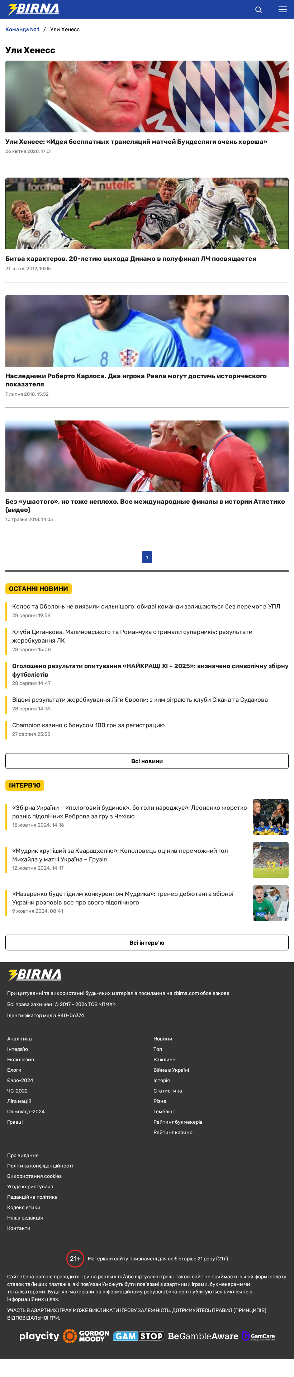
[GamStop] (139, 1336)
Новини (162, 1039)
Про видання (23, 1155)
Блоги (14, 1070)
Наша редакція (25, 1218)
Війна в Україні (171, 1070)
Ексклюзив (20, 1060)
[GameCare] (258, 1336)
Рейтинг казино (173, 1132)
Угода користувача (30, 1187)
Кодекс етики (24, 1207)
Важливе (164, 1060)
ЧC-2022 (17, 1091)
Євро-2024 (20, 1080)
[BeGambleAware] (203, 1337)
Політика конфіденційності (40, 1166)
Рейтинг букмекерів (178, 1122)
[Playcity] (39, 1337)
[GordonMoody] (86, 1337)
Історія (161, 1080)
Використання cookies (34, 1176)
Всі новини (147, 761)
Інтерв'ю (17, 1049)
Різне (159, 1101)
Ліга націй (19, 1101)
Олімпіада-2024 (26, 1112)
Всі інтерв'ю (147, 942)
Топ (157, 1049)
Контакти (18, 1228)
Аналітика (19, 1039)
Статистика (167, 1091)
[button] (258, 10)
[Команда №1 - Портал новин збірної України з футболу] (29, 9)
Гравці (15, 1122)
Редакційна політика (32, 1197)
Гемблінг (164, 1112)
